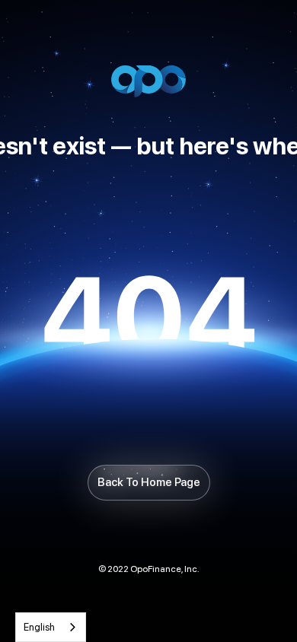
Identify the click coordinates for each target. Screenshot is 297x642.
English (39, 627)
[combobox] (50, 627)
